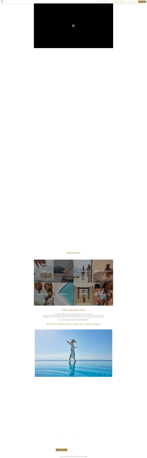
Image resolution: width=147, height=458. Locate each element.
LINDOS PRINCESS (43, 273)
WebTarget (85, 456)
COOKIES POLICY (79, 446)
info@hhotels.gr (59, 445)
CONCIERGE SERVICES (119, 1)
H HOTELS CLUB (105, 1)
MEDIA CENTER (79, 448)
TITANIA (44, 280)
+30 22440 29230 (59, 441)
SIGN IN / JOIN (132, 1)
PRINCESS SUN (43, 275)
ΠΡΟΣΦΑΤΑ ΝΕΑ (79, 439)
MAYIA (43, 265)
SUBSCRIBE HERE (73, 189)
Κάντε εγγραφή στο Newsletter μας (61, 450)
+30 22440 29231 (59, 443)
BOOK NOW (142, 1)
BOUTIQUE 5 (44, 269)
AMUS (43, 277)
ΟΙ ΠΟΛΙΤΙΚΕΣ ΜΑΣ (80, 441)
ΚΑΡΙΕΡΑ (78, 437)
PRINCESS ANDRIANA (44, 267)
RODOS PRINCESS (44, 271)
